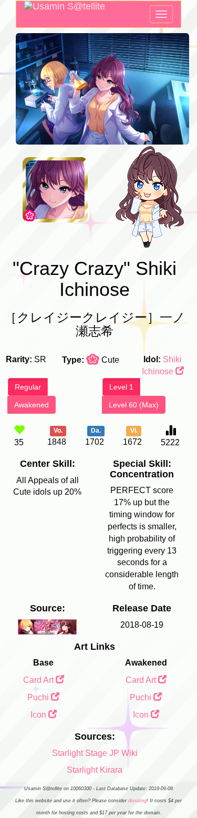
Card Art (39, 680)
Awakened (31, 405)
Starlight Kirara (94, 769)
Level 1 (121, 387)
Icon (39, 714)
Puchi (39, 697)
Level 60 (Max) (134, 405)
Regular (28, 387)
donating (137, 800)
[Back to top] (178, 783)
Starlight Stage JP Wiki (95, 753)
